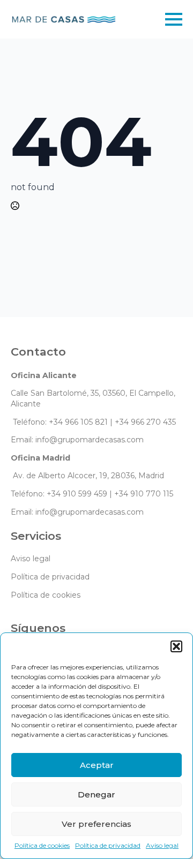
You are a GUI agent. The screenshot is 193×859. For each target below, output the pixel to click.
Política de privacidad (107, 845)
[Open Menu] (173, 19)
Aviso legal (162, 845)
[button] (176, 646)
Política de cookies (42, 845)
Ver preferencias (96, 824)
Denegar (96, 794)
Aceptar (97, 765)
